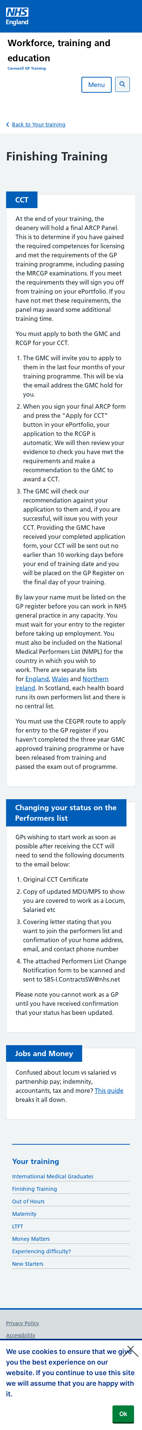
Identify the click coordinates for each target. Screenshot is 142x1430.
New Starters (27, 1263)
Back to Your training (39, 124)
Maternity (24, 1214)
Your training (35, 1161)
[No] (132, 1346)
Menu (96, 85)
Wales (60, 679)
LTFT (17, 1226)
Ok (123, 1414)
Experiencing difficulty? (41, 1251)
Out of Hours (28, 1201)
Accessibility (20, 1335)
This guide (109, 1090)
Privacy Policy (22, 1323)
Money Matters (31, 1238)
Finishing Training (34, 1189)
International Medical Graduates (52, 1176)
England (37, 679)
